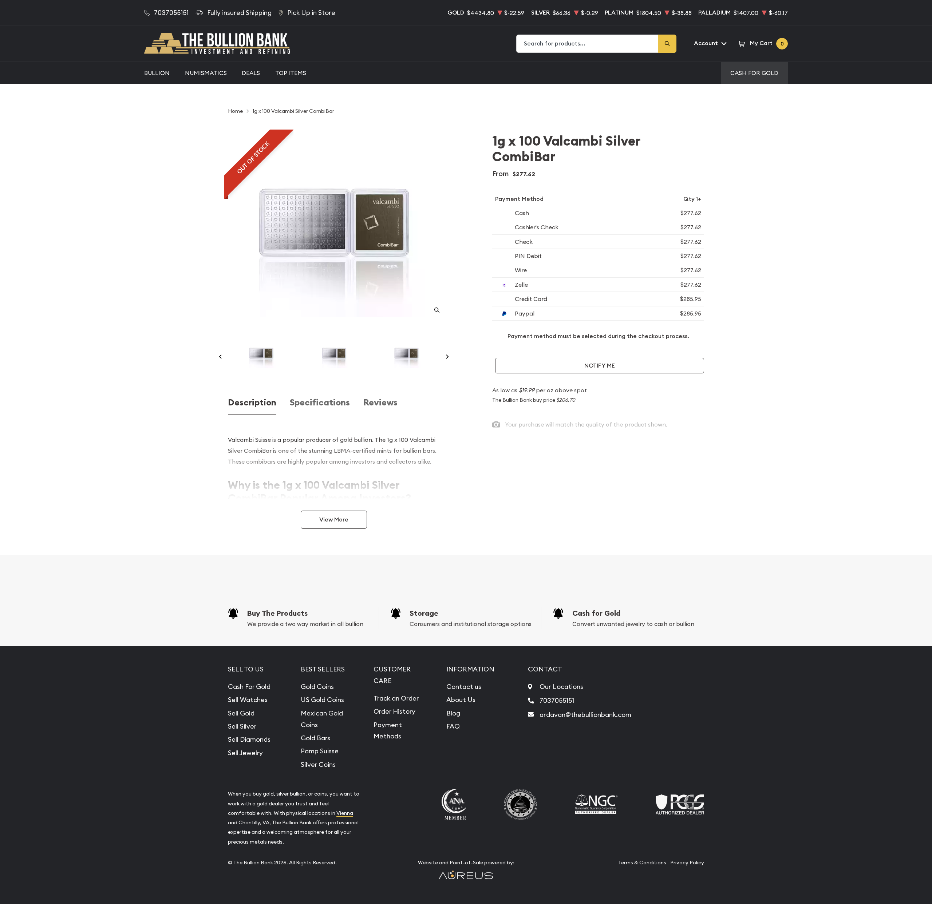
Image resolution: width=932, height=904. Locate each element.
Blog (453, 713)
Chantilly (249, 822)
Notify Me (599, 365)
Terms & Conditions (642, 862)
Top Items (290, 72)
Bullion (157, 72)
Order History (394, 711)
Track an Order (396, 698)
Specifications (320, 402)
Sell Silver (242, 726)
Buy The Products (277, 613)
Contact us (463, 686)
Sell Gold (241, 713)
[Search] (667, 44)
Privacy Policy (687, 862)
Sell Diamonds (249, 739)
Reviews (380, 402)
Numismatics (206, 72)
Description (252, 402)
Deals (251, 72)
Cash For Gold (754, 72)
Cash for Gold (596, 613)
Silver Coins (318, 764)
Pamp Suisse (320, 751)
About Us (460, 699)
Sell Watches (248, 699)
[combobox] (587, 44)
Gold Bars (315, 738)
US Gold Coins (322, 699)
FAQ (453, 726)
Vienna (344, 813)
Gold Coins (317, 686)
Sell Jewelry (245, 753)
